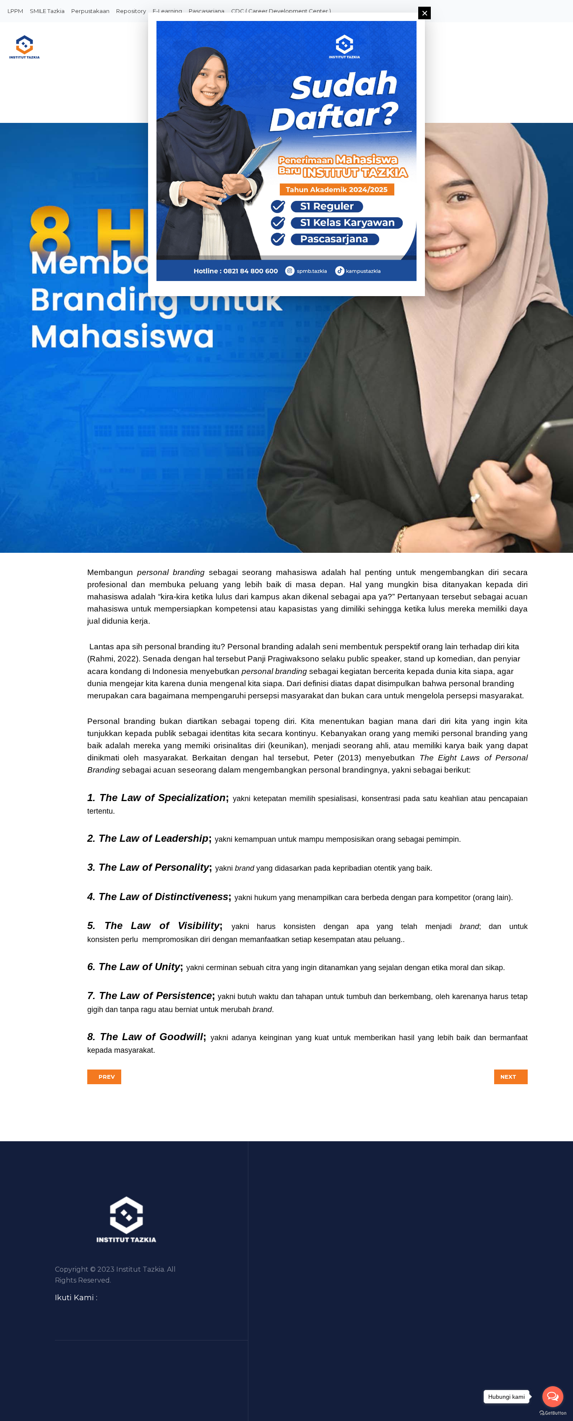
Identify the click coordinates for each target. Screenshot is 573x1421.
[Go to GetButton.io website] (552, 1412)
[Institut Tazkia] (68, 47)
